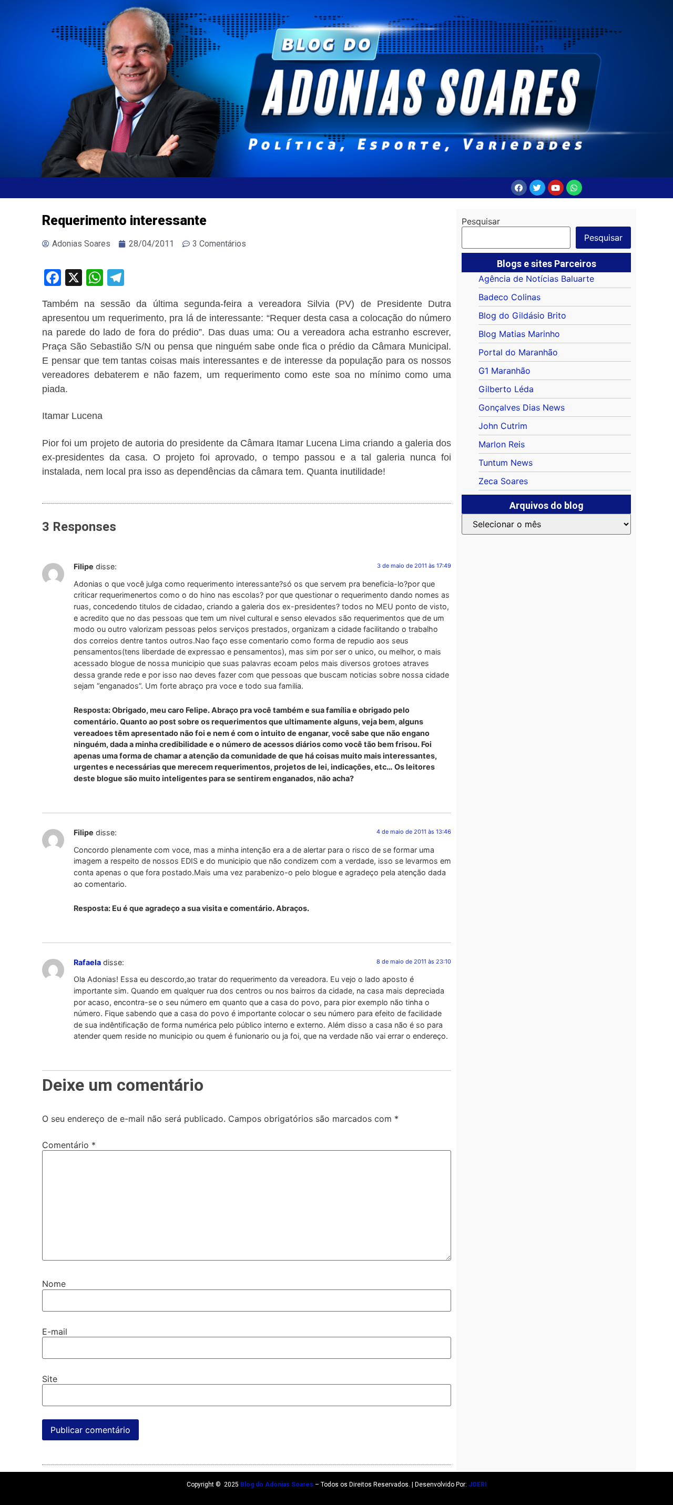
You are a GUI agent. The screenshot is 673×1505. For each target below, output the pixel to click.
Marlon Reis (501, 444)
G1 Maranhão (504, 370)
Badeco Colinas (509, 297)
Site (49, 1379)
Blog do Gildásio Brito (522, 315)
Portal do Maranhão (518, 352)
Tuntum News (505, 462)
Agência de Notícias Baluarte (536, 278)
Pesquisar (481, 221)
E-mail (54, 1331)
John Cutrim (502, 426)
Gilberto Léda (506, 389)
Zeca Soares (503, 481)
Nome (54, 1283)
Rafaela (87, 962)
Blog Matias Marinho (519, 334)
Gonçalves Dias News (521, 407)
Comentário (69, 1145)
